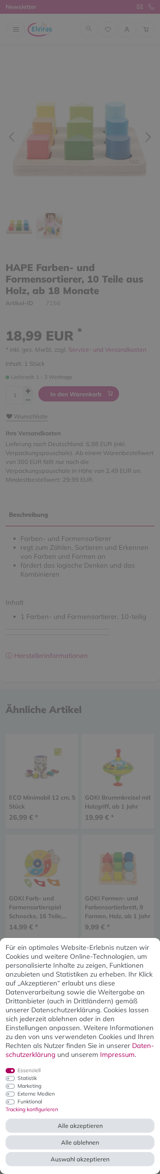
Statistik (27, 1078)
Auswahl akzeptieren (80, 1159)
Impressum (117, 1054)
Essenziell (29, 1070)
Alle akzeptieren (80, 1125)
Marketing (29, 1086)
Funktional (29, 1101)
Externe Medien (36, 1093)
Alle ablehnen (80, 1142)
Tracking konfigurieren (32, 1109)
